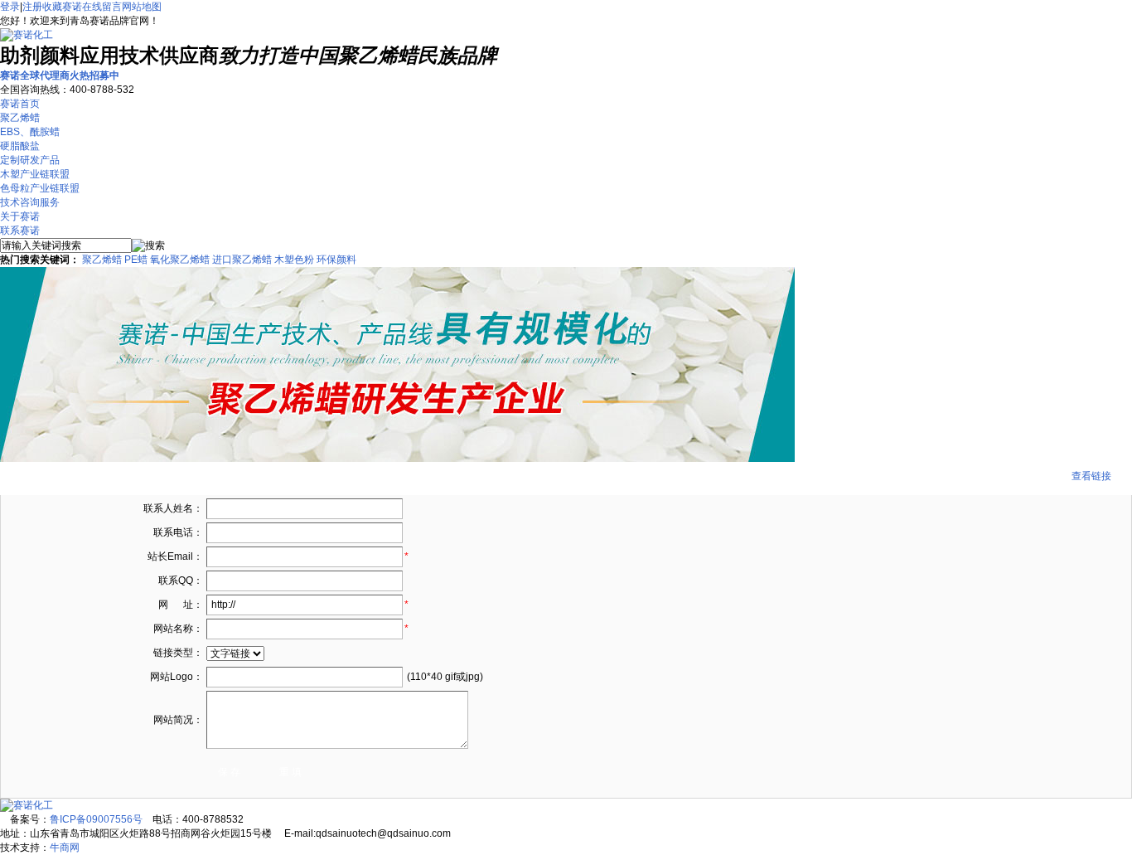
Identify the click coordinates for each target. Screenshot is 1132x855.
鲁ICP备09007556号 (96, 819)
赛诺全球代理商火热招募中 (59, 75)
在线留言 (102, 6)
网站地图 (142, 6)
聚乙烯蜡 (102, 259)
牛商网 (65, 847)
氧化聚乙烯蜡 (180, 259)
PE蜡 (136, 259)
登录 (10, 6)
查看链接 (1091, 476)
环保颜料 (336, 259)
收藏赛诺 (62, 6)
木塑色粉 (294, 259)
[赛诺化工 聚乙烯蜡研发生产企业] (397, 458)
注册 (32, 6)
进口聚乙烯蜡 (242, 259)
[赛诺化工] (26, 35)
